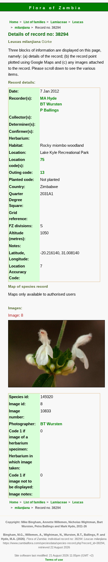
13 (42, 172)
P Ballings (49, 110)
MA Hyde (48, 98)
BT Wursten (51, 104)
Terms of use (54, 559)
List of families (34, 22)
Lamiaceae (59, 22)
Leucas (77, 22)
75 (42, 159)
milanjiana (22, 27)
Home (13, 22)
